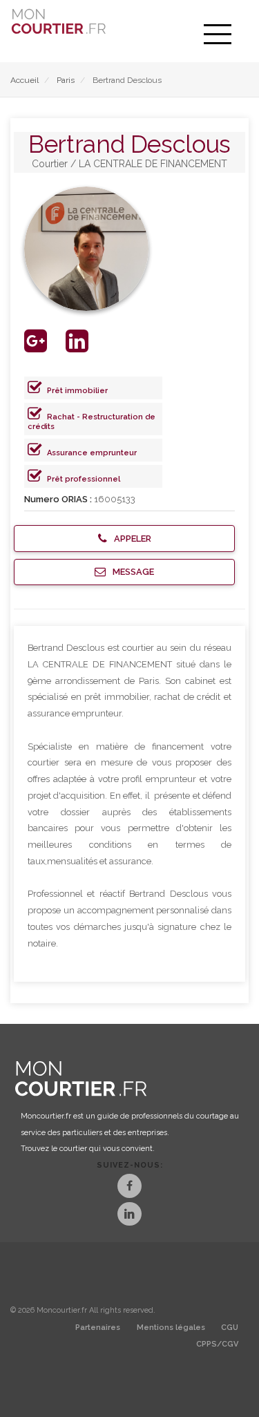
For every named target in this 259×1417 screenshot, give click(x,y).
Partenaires (97, 1327)
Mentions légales (171, 1327)
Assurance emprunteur (92, 452)
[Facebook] (129, 1187)
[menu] (217, 34)
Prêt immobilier (77, 390)
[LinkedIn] (129, 1215)
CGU (229, 1327)
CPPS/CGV (217, 1344)
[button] (124, 538)
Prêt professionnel (83, 479)
